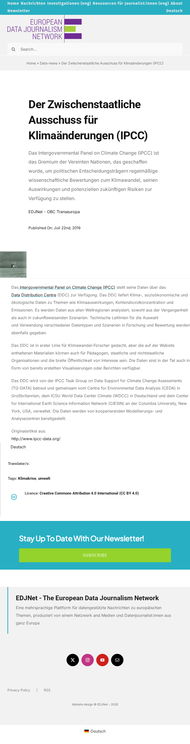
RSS (47, 690)
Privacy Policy (18, 690)
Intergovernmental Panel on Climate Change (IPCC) (67, 287)
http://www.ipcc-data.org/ (35, 438)
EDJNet (35, 211)
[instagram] (87, 660)
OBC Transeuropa (63, 211)
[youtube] (102, 660)
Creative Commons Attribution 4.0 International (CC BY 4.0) (89, 493)
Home (31, 63)
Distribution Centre (38, 294)
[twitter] (73, 660)
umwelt (44, 478)
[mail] (117, 660)
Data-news (48, 63)
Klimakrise (27, 478)
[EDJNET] (44, 16)
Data (15, 294)
